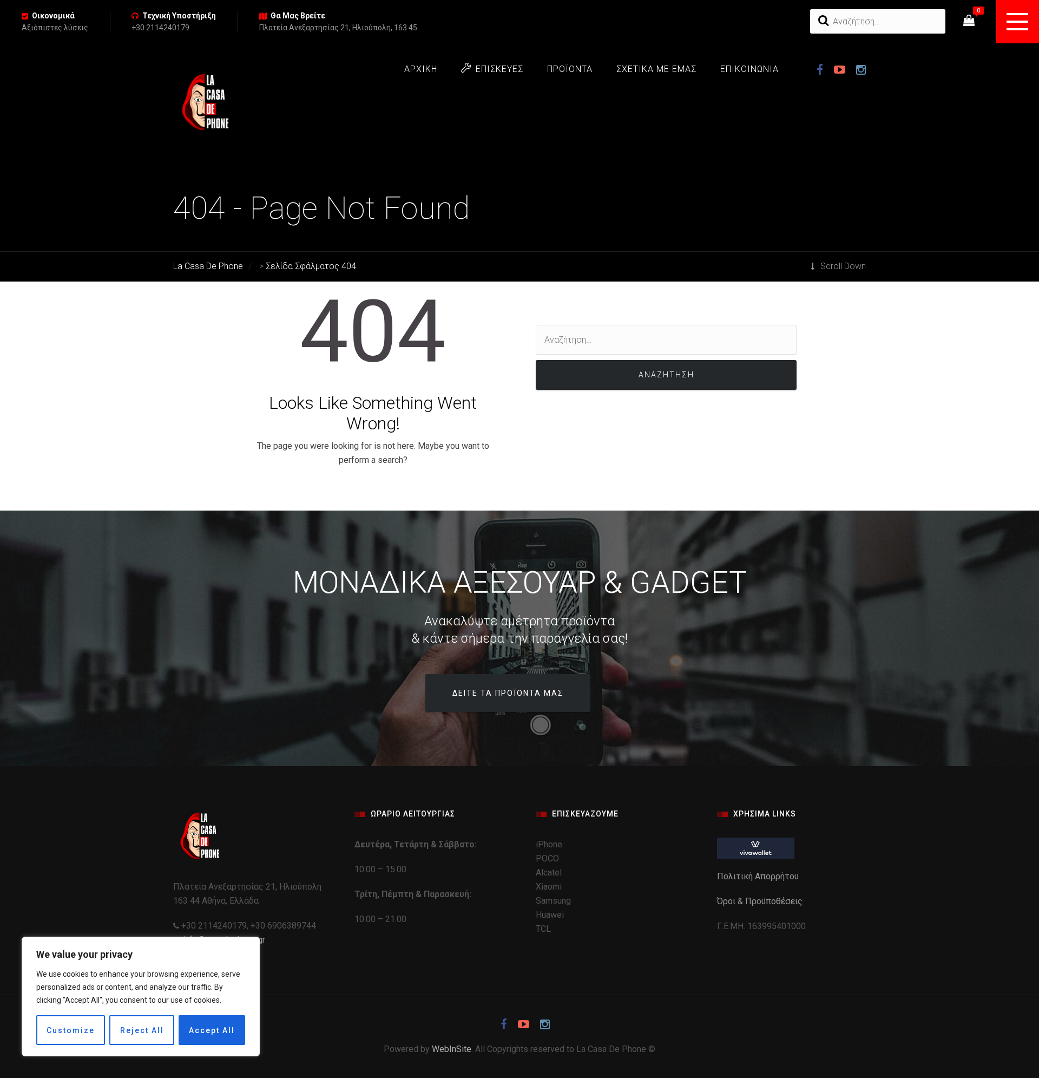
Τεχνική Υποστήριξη (179, 15)
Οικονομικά (53, 15)
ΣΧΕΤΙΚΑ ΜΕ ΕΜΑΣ (656, 69)
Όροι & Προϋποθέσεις (761, 901)
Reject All (142, 1030)
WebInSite (451, 1049)
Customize (71, 1030)
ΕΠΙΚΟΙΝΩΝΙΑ (749, 69)
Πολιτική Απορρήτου (759, 876)
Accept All (212, 1030)
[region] (141, 996)
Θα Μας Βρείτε (298, 15)
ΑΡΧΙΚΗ (420, 69)
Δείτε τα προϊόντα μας (507, 693)
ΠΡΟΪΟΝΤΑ (570, 69)
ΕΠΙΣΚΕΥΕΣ (499, 69)
